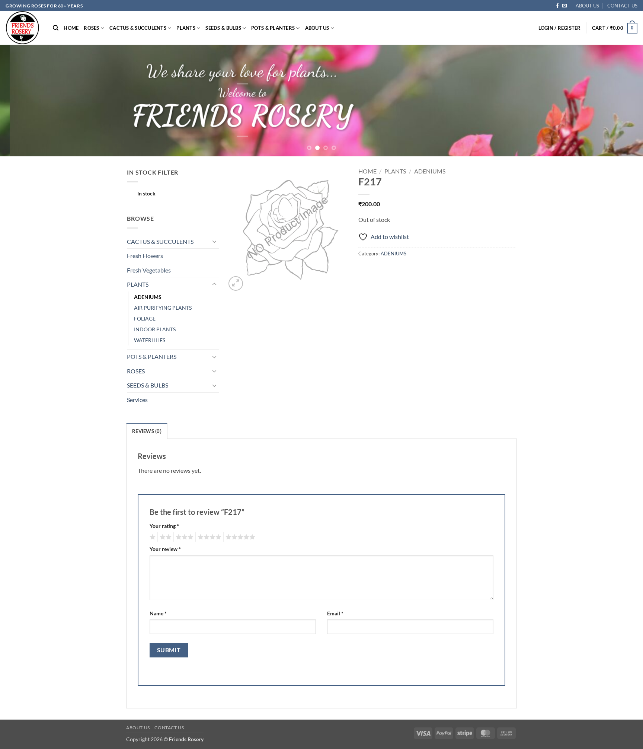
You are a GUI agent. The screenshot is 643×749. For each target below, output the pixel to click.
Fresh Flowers (145, 255)
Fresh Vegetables (149, 270)
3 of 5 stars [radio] (183, 537)
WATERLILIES (149, 340)
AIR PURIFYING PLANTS (163, 308)
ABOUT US (587, 6)
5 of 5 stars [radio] (239, 537)
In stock (146, 193)
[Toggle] (214, 241)
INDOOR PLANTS (155, 329)
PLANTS (185, 28)
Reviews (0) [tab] (146, 431)
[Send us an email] (564, 6)
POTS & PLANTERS (273, 28)
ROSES (91, 28)
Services (137, 399)
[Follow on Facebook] (557, 6)
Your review (165, 549)
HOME (71, 28)
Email (335, 613)
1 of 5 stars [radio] (152, 537)
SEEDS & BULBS (223, 28)
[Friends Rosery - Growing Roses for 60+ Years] (24, 28)
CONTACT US (622, 6)
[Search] (55, 28)
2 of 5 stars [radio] (164, 537)
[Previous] (22, 100)
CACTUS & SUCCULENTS (137, 28)
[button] (559, 27)
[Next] (620, 100)
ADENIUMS (147, 297)
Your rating (164, 526)
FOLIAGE (145, 318)
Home (367, 171)
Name (158, 613)
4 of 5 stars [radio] (208, 537)
